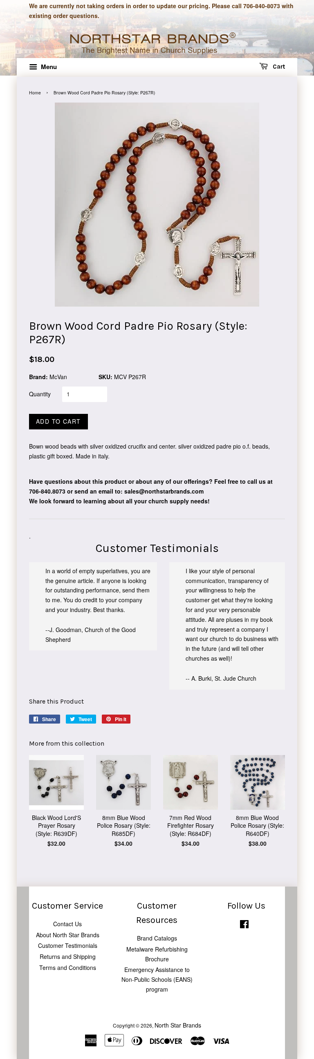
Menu (48, 66)
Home (35, 92)
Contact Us (67, 924)
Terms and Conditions (67, 967)
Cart (278, 66)
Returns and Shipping (68, 956)
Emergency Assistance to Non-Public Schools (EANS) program (157, 979)
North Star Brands (178, 1025)
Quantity (40, 394)
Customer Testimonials (67, 945)
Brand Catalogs (157, 938)
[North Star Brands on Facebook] (244, 925)
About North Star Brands (67, 935)
